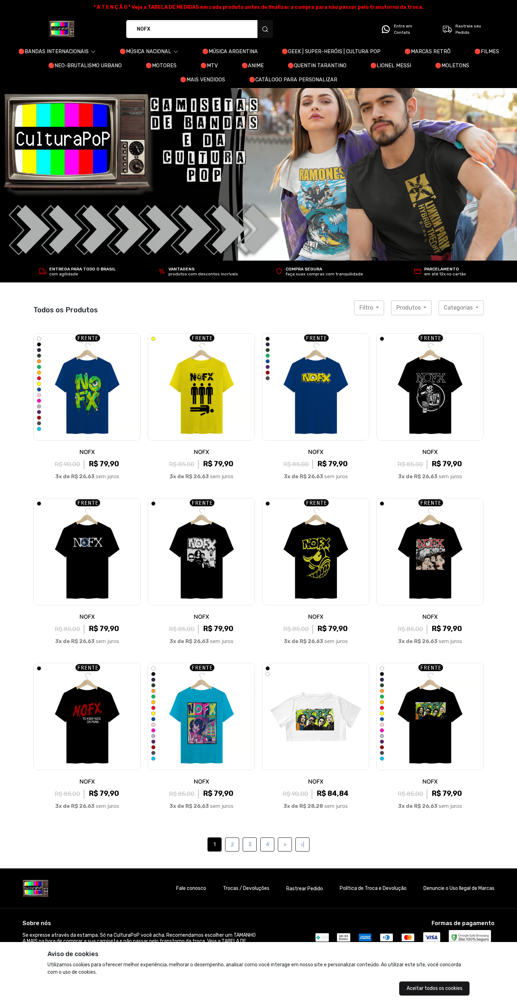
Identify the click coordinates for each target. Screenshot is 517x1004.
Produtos (409, 307)
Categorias (459, 307)
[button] (56, 51)
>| (302, 845)
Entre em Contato (403, 29)
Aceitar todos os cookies (434, 988)
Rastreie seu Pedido (468, 29)
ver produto (87, 387)
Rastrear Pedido (304, 889)
